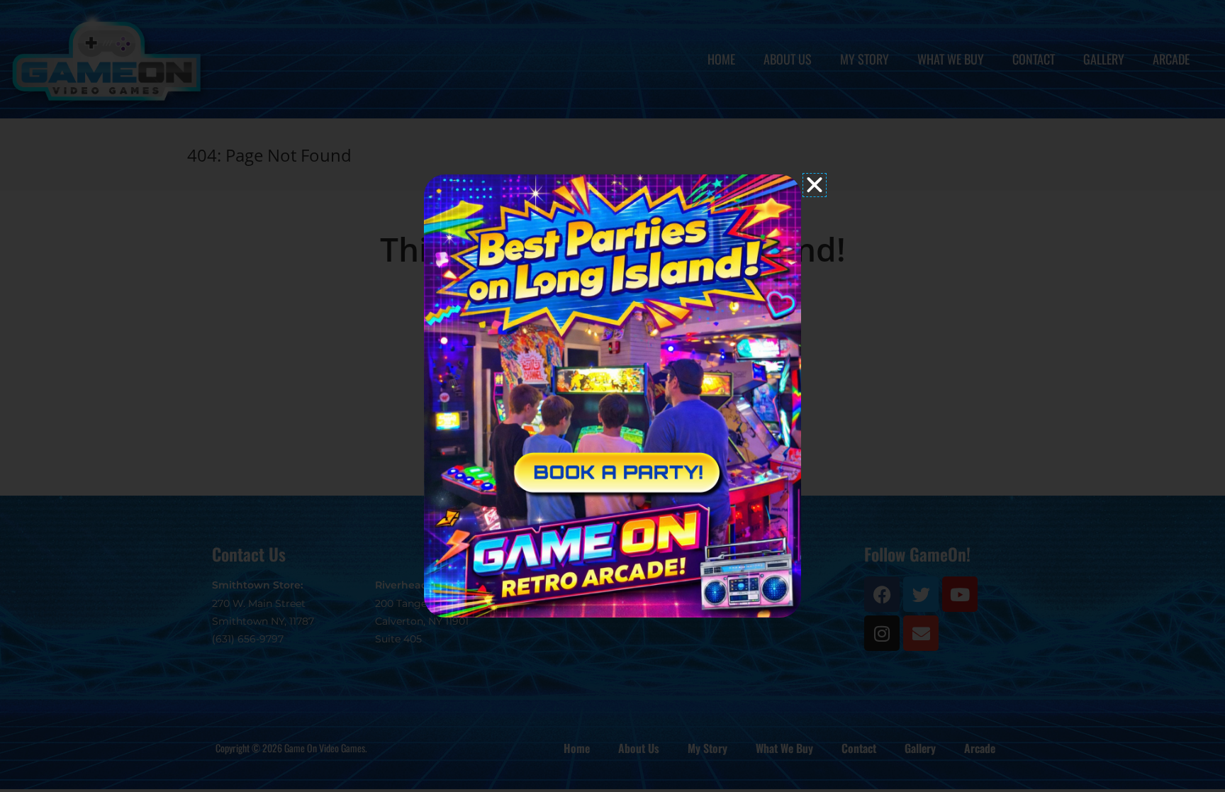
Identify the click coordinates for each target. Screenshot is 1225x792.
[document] (612, 396)
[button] (814, 185)
